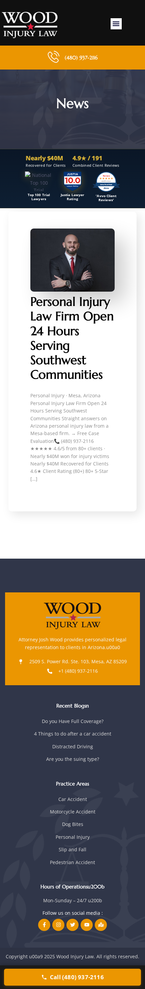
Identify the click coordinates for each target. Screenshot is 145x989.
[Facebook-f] (44, 925)
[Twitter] (72, 925)
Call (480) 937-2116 (77, 977)
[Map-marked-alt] (101, 925)
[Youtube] (87, 925)
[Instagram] (58, 925)
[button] (116, 23)
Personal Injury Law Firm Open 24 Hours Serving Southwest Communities (72, 338)
